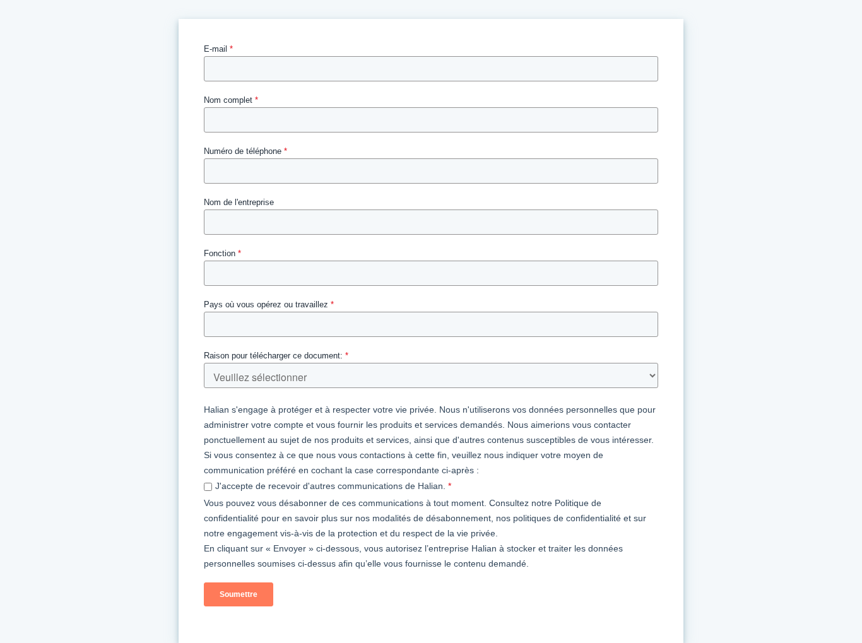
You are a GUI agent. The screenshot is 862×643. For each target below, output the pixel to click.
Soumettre (238, 594)
